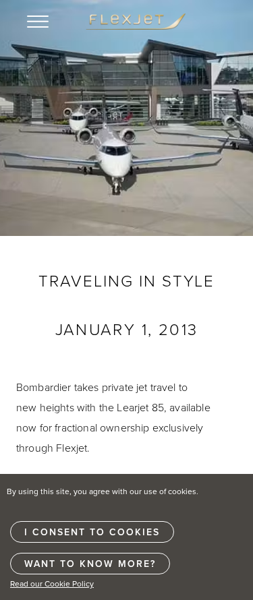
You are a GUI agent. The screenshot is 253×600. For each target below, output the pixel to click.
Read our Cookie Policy (52, 583)
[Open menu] (38, 21)
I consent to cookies (92, 532)
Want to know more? (90, 563)
